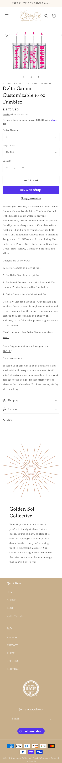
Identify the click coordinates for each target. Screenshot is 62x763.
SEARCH (12, 637)
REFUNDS (13, 661)
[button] (7, 16)
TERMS (11, 653)
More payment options (31, 198)
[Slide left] (23, 77)
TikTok (7, 351)
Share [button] (10, 420)
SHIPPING (13, 669)
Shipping (6, 114)
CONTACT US (15, 615)
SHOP (10, 608)
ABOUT (11, 600)
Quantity (7, 161)
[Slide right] (38, 77)
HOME (10, 592)
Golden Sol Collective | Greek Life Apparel (30, 758)
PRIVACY (12, 645)
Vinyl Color (8, 145)
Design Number (10, 130)
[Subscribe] (50, 719)
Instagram (38, 346)
